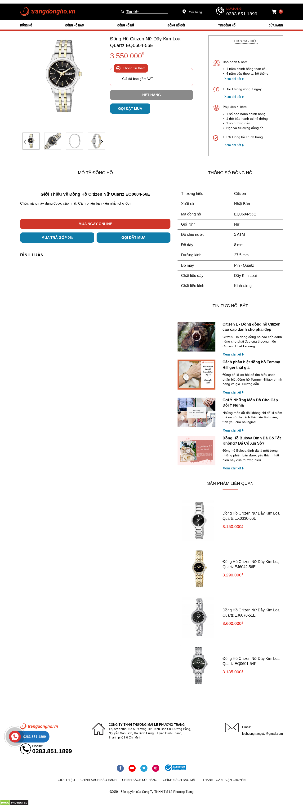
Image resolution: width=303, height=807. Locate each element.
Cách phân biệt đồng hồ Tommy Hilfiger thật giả (251, 364)
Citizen (240, 194)
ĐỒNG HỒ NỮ (125, 25)
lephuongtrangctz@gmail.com (262, 733)
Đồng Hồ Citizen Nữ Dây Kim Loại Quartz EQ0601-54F (252, 661)
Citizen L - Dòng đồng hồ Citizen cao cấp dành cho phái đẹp (252, 326)
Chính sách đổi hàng (139, 780)
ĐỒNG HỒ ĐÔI (176, 25)
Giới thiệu (66, 780)
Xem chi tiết (232, 79)
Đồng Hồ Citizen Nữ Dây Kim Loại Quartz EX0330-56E (252, 515)
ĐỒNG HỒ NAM (74, 25)
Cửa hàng (195, 12)
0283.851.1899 (241, 13)
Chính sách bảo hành (98, 780)
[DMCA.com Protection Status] (14, 804)
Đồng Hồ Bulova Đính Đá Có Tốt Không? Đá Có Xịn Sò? (252, 440)
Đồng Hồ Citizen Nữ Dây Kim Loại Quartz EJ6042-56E (252, 564)
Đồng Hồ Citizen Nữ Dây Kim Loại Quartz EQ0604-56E (145, 42)
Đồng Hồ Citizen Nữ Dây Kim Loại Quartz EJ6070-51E (252, 612)
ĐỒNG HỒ (26, 25)
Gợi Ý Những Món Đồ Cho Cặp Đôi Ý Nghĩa (250, 402)
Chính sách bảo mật (180, 780)
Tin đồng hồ (227, 25)
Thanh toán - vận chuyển (224, 780)
